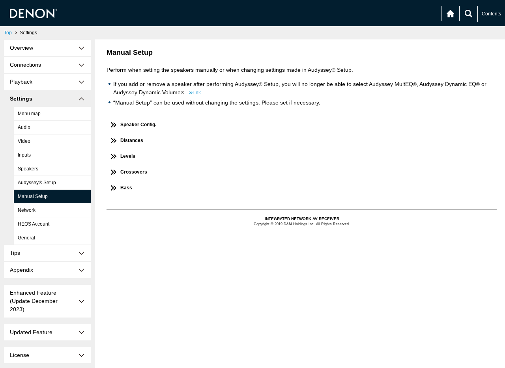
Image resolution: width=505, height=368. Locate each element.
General (26, 238)
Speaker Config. (138, 124)
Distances (131, 140)
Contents (491, 14)
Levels (127, 156)
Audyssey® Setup (37, 182)
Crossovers (133, 172)
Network (27, 210)
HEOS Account (33, 224)
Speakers (28, 169)
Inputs (24, 155)
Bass (126, 188)
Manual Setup (33, 196)
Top (8, 32)
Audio (24, 127)
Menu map (29, 113)
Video (24, 141)
